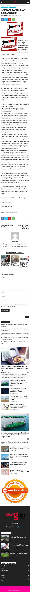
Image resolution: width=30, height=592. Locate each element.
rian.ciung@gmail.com (18, 526)
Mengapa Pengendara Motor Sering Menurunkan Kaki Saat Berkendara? (14, 325)
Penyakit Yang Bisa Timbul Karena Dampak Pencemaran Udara (15, 264)
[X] (6, 19)
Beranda (2, 5)
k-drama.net (18, 587)
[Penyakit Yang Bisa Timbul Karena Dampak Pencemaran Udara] (15, 258)
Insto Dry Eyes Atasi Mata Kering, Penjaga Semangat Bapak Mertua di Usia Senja (5, 264)
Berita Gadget (4, 573)
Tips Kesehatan (4, 577)
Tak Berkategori (12, 7)
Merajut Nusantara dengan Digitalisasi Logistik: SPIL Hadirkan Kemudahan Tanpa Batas (14, 338)
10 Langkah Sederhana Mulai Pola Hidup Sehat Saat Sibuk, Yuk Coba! (15, 342)
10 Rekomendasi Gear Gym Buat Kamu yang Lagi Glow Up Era (18, 463)
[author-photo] (15, 236)
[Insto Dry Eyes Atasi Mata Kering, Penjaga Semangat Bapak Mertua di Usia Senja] (5, 258)
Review (2, 568)
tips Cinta (15, 212)
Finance (2, 575)
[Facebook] (2, 19)
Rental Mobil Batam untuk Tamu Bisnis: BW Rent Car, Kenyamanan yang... (19, 456)
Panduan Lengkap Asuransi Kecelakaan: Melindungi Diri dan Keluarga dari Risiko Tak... (19, 406)
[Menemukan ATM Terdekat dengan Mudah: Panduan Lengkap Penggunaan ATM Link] (24, 258)
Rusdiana (6, 15)
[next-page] (16, 270)
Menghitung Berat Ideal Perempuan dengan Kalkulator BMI (19, 470)
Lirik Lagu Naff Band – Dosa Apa (7, 226)
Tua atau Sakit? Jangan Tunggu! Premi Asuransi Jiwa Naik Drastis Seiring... (19, 398)
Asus (2, 580)
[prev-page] (14, 270)
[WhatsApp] (13, 19)
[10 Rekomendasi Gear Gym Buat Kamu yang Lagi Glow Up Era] (5, 465)
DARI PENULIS (20, 252)
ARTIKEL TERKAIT (10, 252)
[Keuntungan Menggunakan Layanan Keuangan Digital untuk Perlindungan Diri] (15, 356)
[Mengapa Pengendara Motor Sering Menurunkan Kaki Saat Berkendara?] (5, 538)
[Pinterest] (9, 19)
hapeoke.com (11, 587)
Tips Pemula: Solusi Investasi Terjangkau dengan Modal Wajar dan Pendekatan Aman (19, 390)
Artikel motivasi (9, 5)
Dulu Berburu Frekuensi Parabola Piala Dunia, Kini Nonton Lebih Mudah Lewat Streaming (15, 334)
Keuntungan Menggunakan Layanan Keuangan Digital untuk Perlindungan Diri (14, 329)
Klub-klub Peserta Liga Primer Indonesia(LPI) (23, 226)
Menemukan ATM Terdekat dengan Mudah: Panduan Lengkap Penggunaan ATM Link (24, 265)
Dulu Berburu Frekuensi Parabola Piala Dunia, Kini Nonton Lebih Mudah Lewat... (19, 553)
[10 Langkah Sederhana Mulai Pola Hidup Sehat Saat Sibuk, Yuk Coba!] (5, 449)
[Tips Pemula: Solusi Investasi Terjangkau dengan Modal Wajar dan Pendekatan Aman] (5, 391)
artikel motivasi (8, 212)
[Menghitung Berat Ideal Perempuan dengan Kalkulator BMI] (5, 472)
